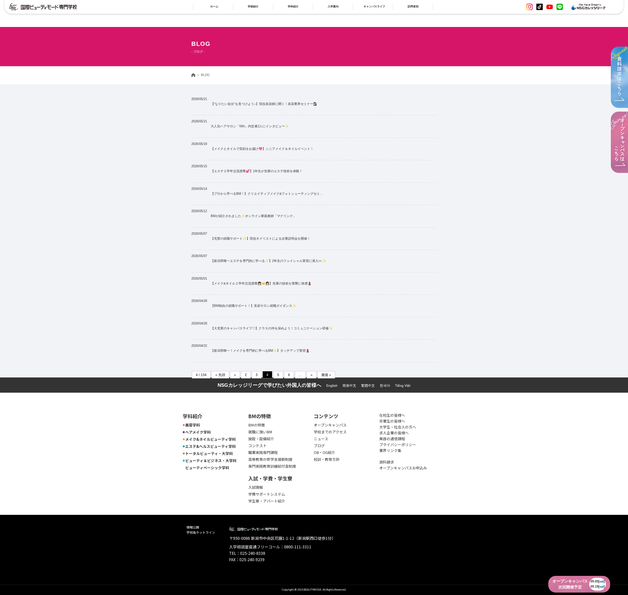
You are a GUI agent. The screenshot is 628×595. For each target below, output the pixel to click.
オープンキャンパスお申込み (403, 467)
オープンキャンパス (330, 424)
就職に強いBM (260, 431)
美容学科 (192, 424)
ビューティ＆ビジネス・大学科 (210, 460)
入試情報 (255, 487)
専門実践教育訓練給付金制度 (272, 466)
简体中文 (349, 386)
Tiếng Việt (402, 386)
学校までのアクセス (330, 431)
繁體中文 (368, 386)
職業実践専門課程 (263, 452)
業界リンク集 (390, 450)
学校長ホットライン (200, 532)
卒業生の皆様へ (392, 421)
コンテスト (257, 445)
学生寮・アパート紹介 (266, 501)
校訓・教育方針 (327, 459)
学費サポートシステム (266, 494)
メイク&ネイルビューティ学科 (210, 439)
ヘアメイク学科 (198, 432)
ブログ (319, 445)
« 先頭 (220, 375)
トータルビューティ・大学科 (209, 453)
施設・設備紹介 (261, 438)
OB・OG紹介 (324, 452)
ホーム (193, 75)
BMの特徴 (256, 424)
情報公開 (192, 527)
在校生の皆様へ (392, 415)
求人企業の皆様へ (394, 432)
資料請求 (386, 462)
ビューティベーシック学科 (207, 467)
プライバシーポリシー (397, 444)
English (332, 386)
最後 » (326, 375)
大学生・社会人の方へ (397, 426)
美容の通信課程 (392, 438)
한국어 (385, 386)
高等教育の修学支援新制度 (270, 459)
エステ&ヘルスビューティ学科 (210, 446)
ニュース (321, 438)
